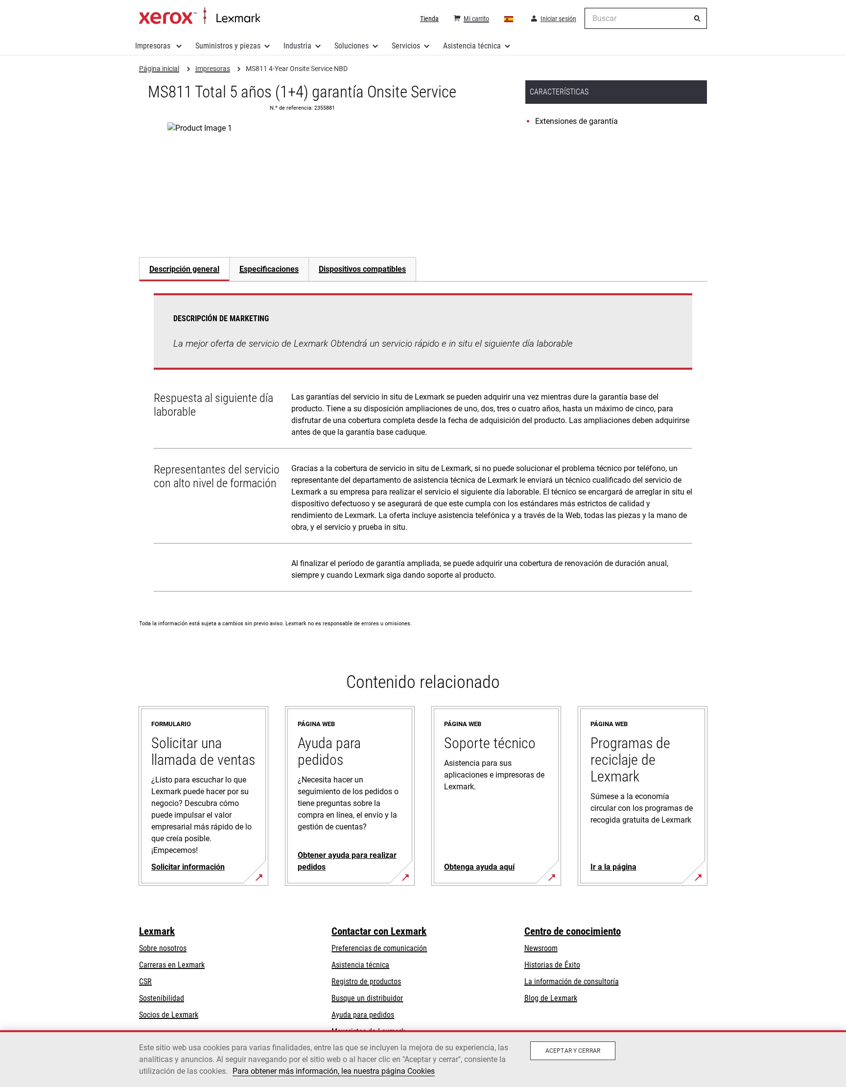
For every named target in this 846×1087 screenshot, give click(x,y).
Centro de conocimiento (572, 931)
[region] (423, 1058)
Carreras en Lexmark (172, 964)
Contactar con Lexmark (378, 931)
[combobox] (646, 18)
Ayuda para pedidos (362, 1014)
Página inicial (199, 16)
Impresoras (153, 45)
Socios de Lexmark (168, 1014)
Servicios (406, 45)
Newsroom (541, 948)
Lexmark (157, 931)
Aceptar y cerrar (572, 1050)
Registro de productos (366, 981)
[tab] (184, 269)
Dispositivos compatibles (362, 269)
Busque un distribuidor (367, 998)
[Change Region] (509, 18)
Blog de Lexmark (550, 998)
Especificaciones (269, 269)
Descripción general (184, 269)
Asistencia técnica (472, 45)
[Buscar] (697, 18)
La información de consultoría (571, 981)
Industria (297, 45)
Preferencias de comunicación (379, 948)
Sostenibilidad (161, 998)
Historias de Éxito (552, 964)
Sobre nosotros (163, 948)
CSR (145, 981)
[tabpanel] (423, 445)
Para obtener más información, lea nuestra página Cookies (334, 1071)
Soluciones (351, 45)
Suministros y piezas (227, 45)
